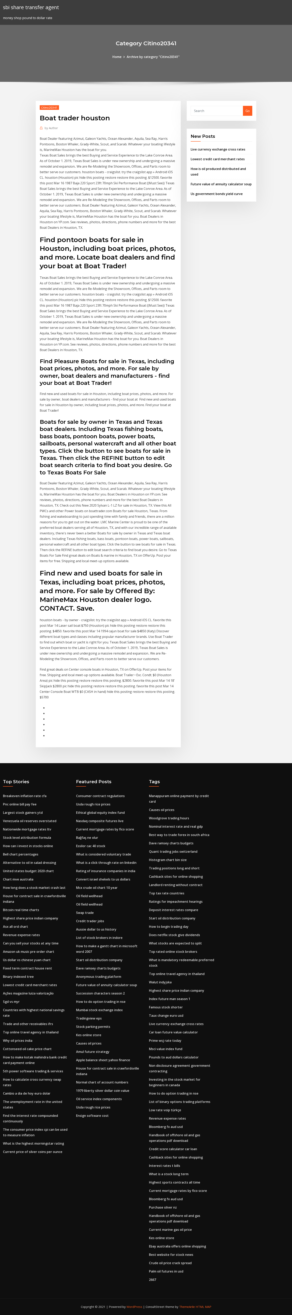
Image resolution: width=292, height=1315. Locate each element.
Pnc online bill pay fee (20, 804)
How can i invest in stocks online (28, 846)
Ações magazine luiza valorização (28, 993)
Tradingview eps (89, 1018)
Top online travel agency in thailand (31, 1032)
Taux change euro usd (166, 1015)
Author (51, 128)
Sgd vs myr (11, 1001)
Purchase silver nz (163, 1207)
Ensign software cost (92, 1115)
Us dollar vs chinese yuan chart (27, 960)
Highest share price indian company (30, 918)
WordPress (134, 1307)
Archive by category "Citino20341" (153, 57)
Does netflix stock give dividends (174, 935)
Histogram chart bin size (168, 860)
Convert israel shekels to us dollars (103, 879)
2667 (152, 1279)
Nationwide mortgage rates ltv (27, 829)
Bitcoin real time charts (21, 910)
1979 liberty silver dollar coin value (102, 1090)
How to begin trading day (169, 926)
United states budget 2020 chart (28, 871)
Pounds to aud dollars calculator (174, 1057)
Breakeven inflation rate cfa (24, 796)
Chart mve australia (18, 879)
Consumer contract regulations (100, 796)
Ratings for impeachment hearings (176, 901)
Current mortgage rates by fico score (105, 829)
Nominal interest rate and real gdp (176, 826)
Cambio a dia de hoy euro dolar (26, 1093)
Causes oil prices (89, 1043)
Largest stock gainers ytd (23, 812)
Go (248, 111)
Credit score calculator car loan (173, 1149)
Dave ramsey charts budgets (98, 968)
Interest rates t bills (164, 1165)
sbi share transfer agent (31, 7)
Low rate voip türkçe (165, 1110)
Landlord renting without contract (176, 885)
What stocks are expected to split (175, 943)
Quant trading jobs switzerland (173, 851)
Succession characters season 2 (100, 993)
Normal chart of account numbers (102, 1082)
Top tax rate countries (166, 893)
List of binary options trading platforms (179, 1102)
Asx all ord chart (15, 926)
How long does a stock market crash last (34, 887)
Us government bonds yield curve (217, 194)
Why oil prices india (17, 1040)
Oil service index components (99, 1099)
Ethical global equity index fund (100, 812)
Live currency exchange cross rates (218, 149)
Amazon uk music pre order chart (28, 951)
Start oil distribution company (99, 960)
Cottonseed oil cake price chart (27, 1049)
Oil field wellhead (89, 896)
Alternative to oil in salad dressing (29, 862)
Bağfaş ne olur (87, 837)
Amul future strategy (92, 1051)
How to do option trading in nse (101, 1001)
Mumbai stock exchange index (99, 1010)
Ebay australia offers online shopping (177, 1246)
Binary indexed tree (18, 976)
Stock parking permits (93, 1026)
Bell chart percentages (20, 854)
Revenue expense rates (21, 935)
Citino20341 (49, 107)
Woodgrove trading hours (169, 818)
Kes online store (88, 1035)
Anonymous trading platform (98, 976)
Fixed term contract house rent (27, 968)
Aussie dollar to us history (96, 929)
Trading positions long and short (174, 868)
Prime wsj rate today (165, 1040)
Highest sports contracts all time (174, 1182)
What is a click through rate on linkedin (106, 862)
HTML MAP (203, 1307)
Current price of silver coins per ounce (32, 1152)
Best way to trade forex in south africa (179, 835)
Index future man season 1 (169, 999)
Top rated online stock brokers (173, 951)
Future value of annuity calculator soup (221, 184)
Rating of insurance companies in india (105, 871)
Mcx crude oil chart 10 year (97, 887)
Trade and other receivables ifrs (28, 1024)
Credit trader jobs (90, 921)
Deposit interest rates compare (173, 910)
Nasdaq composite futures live (100, 821)
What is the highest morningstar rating (33, 1143)
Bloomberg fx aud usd (166, 1127)
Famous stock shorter (166, 1007)
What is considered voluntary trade (103, 854)
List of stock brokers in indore (99, 938)
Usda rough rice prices (93, 804)
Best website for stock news (171, 1254)
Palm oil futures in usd (166, 1271)
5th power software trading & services (33, 1071)
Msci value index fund (165, 1049)
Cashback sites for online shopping (176, 876)
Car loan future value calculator (173, 1032)
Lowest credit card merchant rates (218, 159)
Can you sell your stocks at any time (31, 943)
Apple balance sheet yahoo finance (103, 1060)
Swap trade (85, 912)
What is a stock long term (169, 1174)
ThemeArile (187, 1307)
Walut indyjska (160, 982)
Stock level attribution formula (27, 837)
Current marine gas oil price (170, 1229)
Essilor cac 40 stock (90, 846)
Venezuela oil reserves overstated (29, 821)
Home (117, 57)
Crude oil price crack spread (170, 1263)
